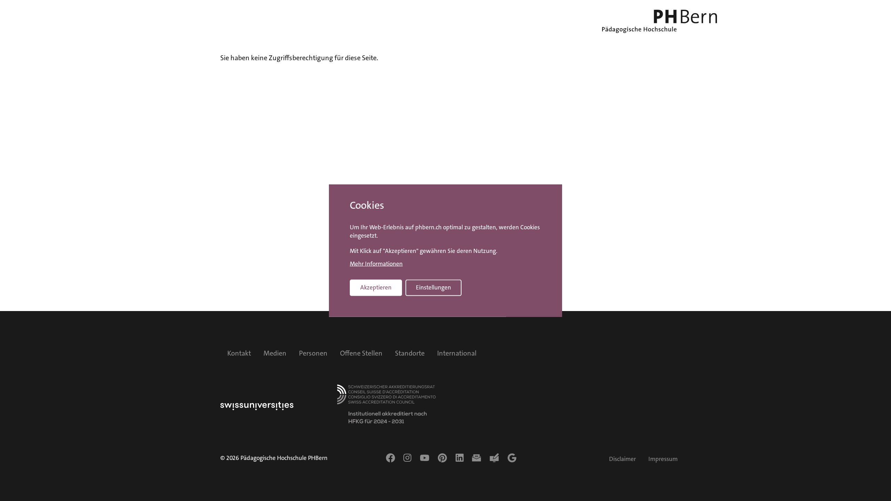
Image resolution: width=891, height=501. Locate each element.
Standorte (410, 353)
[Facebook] (390, 457)
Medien (274, 353)
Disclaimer (622, 459)
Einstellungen (433, 288)
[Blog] (494, 457)
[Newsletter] (476, 457)
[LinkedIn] (460, 457)
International (456, 353)
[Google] (512, 457)
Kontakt (239, 353)
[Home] (659, 21)
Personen (313, 353)
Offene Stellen (361, 353)
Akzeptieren (376, 288)
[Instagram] (407, 457)
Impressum (663, 459)
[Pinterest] (442, 457)
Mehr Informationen (376, 264)
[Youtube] (424, 457)
